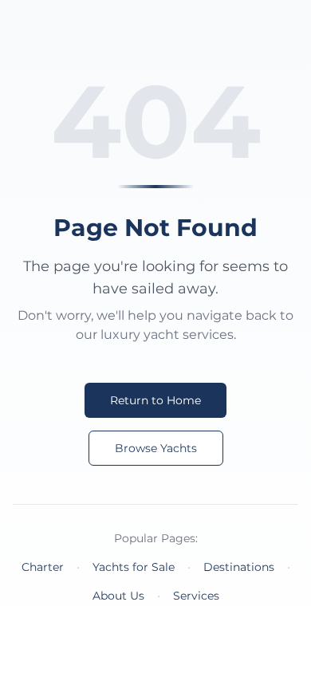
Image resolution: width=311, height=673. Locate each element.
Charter (43, 567)
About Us (118, 595)
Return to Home (155, 400)
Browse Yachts (156, 448)
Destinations (238, 567)
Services (196, 595)
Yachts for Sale (134, 567)
